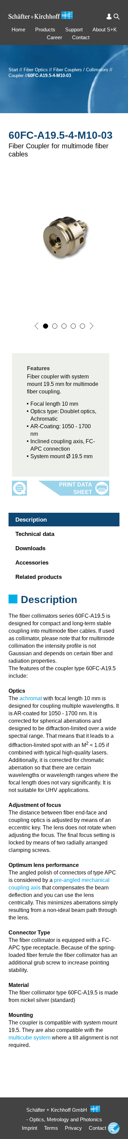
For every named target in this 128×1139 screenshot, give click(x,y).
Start (13, 69)
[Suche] (116, 16)
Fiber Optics (36, 69)
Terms (51, 1128)
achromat (30, 698)
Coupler (16, 75)
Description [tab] (31, 519)
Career (54, 37)
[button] (36, 326)
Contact (80, 37)
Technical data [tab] (34, 534)
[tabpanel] (64, 609)
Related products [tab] (38, 577)
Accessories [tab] (31, 562)
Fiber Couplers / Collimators (80, 69)
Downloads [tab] (30, 548)
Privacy (73, 1128)
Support (74, 29)
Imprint (29, 1128)
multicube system (30, 1037)
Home (18, 29)
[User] (109, 16)
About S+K (105, 29)
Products (45, 29)
